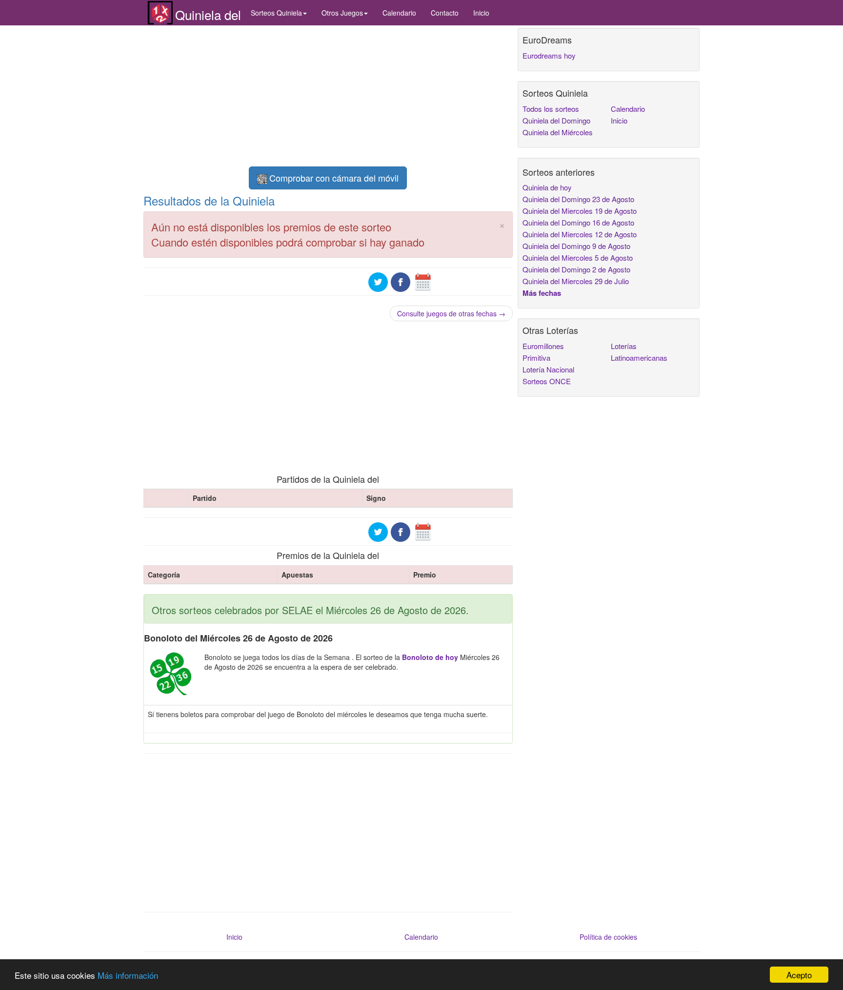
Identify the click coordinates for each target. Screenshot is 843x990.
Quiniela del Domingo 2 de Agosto (576, 269)
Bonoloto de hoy (430, 657)
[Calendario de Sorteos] (423, 281)
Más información (128, 975)
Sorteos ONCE (546, 381)
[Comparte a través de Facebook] (400, 281)
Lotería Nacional (548, 369)
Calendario (399, 13)
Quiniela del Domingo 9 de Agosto (576, 246)
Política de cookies (608, 937)
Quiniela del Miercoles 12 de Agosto (579, 234)
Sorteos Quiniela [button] (276, 13)
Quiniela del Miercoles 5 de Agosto (577, 257)
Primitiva (536, 357)
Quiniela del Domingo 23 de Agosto (578, 199)
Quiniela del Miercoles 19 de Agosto (579, 211)
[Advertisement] (328, 96)
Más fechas (541, 293)
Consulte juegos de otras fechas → (451, 313)
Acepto (799, 975)
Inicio (481, 13)
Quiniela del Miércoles (557, 132)
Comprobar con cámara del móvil (333, 177)
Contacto (445, 13)
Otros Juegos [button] (342, 13)
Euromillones (543, 346)
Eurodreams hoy (549, 55)
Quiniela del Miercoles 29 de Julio (575, 281)
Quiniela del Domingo (556, 120)
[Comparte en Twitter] (378, 281)
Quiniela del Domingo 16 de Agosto (578, 222)
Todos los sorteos (550, 108)
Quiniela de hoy (547, 187)
